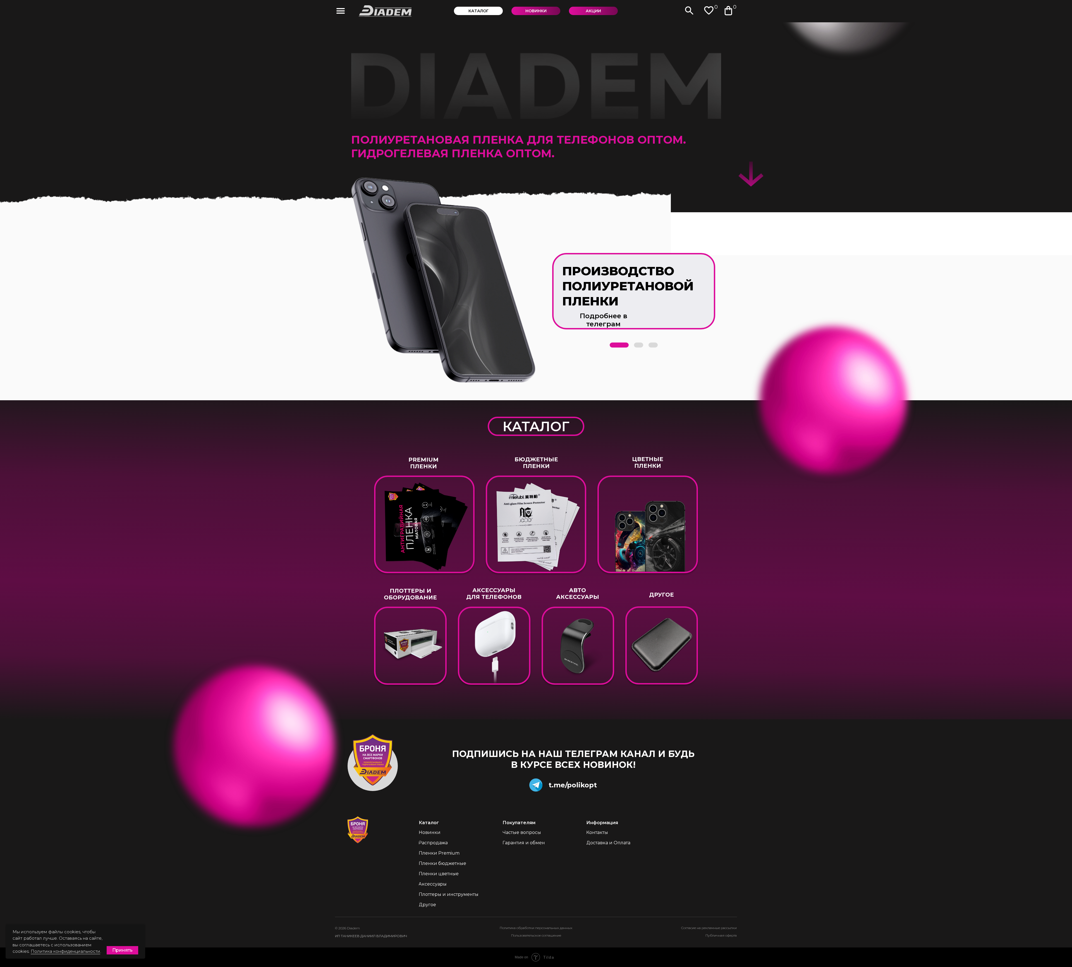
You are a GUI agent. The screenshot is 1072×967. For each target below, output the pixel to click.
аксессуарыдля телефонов (493, 593)
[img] (340, 10)
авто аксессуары (577, 593)
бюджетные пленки (536, 462)
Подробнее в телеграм (603, 320)
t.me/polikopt (573, 785)
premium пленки (423, 463)
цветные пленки (647, 462)
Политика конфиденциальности (65, 951)
